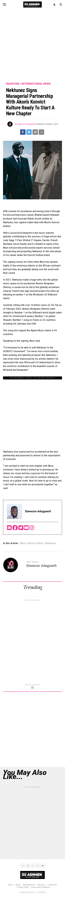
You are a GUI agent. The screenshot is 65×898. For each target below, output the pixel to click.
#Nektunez (50, 543)
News (10, 885)
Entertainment (29, 885)
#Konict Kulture (35, 543)
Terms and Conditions (40, 887)
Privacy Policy (23, 887)
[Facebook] (15, 528)
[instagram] (31, 528)
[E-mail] (9, 528)
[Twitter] (21, 528)
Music (18, 885)
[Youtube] (26, 528)
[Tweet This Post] (29, 132)
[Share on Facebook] (23, 132)
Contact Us (52, 885)
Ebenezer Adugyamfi (26, 124)
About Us (41, 885)
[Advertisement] (32, 46)
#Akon (22, 543)
